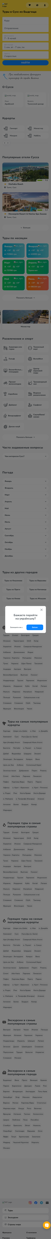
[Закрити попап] (41, 610)
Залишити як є (16, 627)
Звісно (35, 627)
